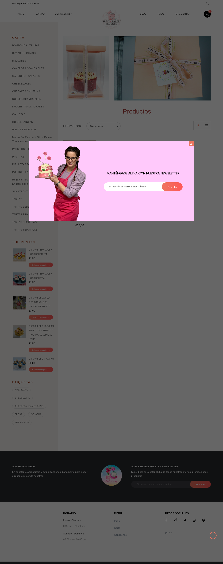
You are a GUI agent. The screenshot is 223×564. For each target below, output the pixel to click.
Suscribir (172, 187)
